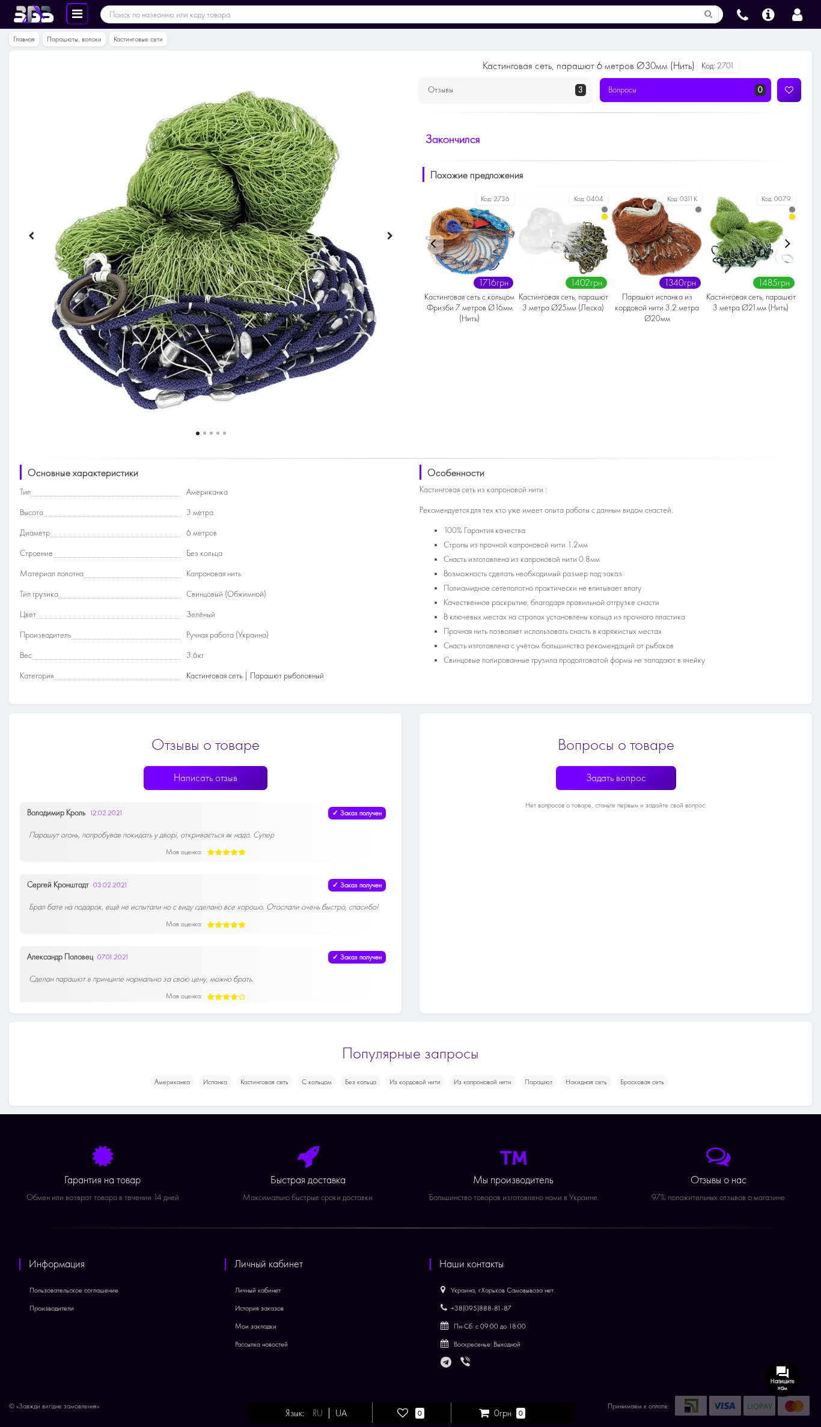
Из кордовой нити (415, 1082)
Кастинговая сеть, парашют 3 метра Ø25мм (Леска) (563, 302)
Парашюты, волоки (74, 39)
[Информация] (768, 13)
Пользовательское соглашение (73, 1290)
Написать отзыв (205, 777)
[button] (198, 433)
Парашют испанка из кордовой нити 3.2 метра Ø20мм (657, 308)
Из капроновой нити (482, 1082)
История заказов (259, 1308)
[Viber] (466, 1363)
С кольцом (317, 1082)
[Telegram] (447, 1363)
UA (341, 1413)
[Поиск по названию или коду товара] (708, 14)
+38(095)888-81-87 (481, 1308)
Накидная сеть (586, 1082)
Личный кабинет (258, 1290)
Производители (51, 1308)
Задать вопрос (616, 777)
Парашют (538, 1082)
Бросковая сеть (642, 1082)
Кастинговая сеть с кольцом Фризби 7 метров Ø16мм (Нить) (469, 308)
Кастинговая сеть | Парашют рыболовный (255, 676)
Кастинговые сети (138, 39)
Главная (24, 39)
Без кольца (360, 1082)
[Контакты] (742, 13)
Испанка (215, 1082)
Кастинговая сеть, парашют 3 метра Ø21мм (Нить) (751, 302)
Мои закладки (255, 1326)
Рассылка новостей (261, 1344)
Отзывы (505, 90)
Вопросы (685, 90)
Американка (172, 1082)
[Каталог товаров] (77, 13)
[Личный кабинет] (797, 13)
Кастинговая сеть (264, 1082)
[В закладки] (789, 90)
